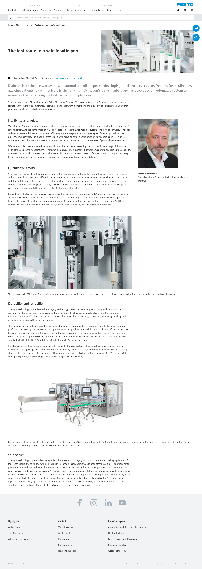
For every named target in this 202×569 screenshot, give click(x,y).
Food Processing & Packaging (122, 539)
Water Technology (117, 550)
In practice (27, 25)
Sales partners (65, 545)
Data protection (141, 563)
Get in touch (64, 533)
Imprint (129, 563)
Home (10, 25)
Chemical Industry (117, 545)
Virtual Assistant (66, 527)
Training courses (16, 533)
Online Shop (14, 527)
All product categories (19, 539)
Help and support (67, 550)
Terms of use (174, 563)
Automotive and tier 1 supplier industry (127, 527)
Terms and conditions (158, 563)
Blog (120, 10)
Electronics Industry (117, 533)
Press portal (64, 539)
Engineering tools (29, 10)
